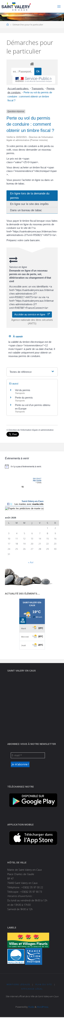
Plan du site (43, 984)
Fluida (31, 1006)
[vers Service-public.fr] (33, 80)
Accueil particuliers (18, 88)
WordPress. (43, 1006)
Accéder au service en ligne (30, 314)
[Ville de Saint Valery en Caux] (16, 6)
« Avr (30, 562)
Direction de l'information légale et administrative (31, 430)
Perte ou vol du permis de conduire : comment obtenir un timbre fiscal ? (30, 96)
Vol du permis (22, 390)
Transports (38, 88)
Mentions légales (18, 984)
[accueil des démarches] (32, 64)
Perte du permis (24, 397)
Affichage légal (32, 989)
